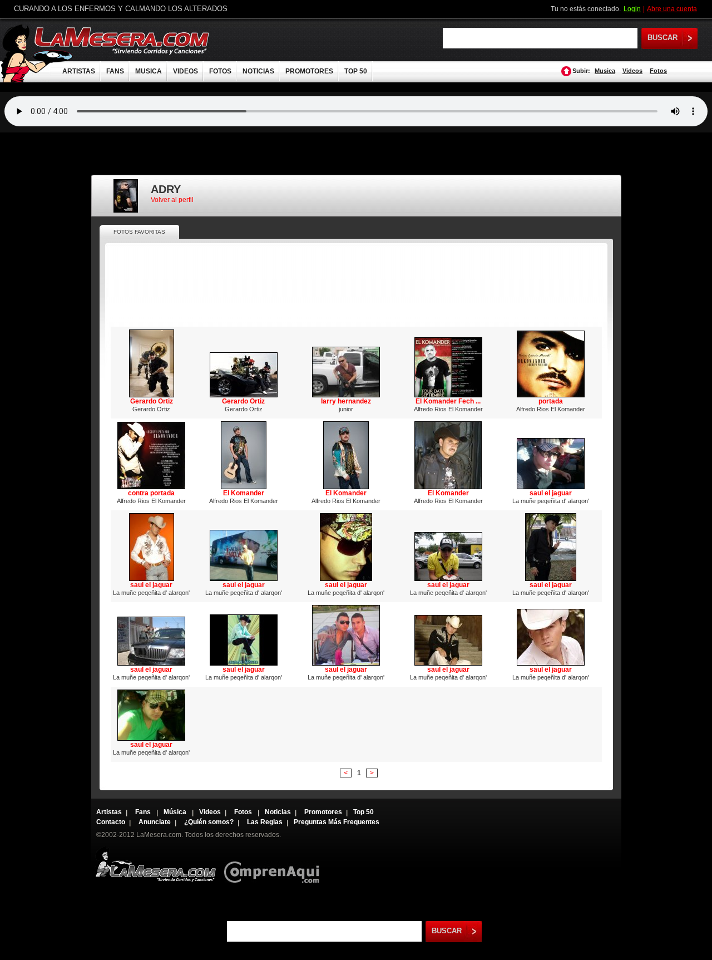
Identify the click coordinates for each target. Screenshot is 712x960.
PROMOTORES (309, 71)
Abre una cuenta (672, 9)
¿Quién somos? (209, 822)
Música (176, 812)
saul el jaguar (551, 493)
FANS (115, 71)
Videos (632, 70)
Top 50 (363, 812)
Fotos (658, 70)
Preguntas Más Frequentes (336, 822)
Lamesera (155, 864)
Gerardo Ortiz (151, 401)
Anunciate (155, 822)
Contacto (110, 822)
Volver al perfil (172, 200)
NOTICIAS (258, 71)
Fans (143, 812)
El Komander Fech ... (448, 401)
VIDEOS (185, 71)
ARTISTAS (78, 71)
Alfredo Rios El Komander (448, 409)
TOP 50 (355, 71)
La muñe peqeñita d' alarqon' (550, 501)
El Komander (243, 493)
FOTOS (220, 71)
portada (550, 401)
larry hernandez (346, 401)
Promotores (323, 812)
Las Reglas (265, 822)
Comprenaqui (274, 864)
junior (346, 409)
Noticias (278, 812)
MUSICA (148, 71)
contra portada (151, 493)
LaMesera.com (122, 40)
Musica (605, 70)
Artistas (109, 812)
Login (632, 9)
